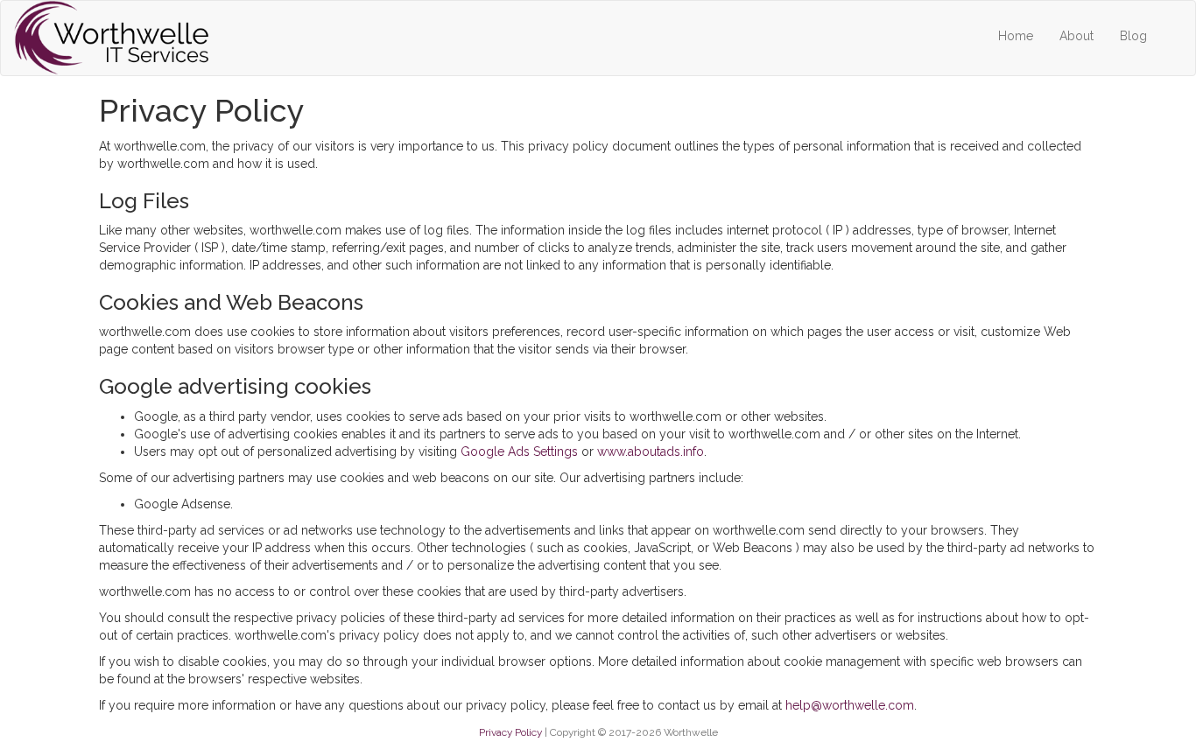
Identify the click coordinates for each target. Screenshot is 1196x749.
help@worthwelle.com (849, 705)
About (1076, 36)
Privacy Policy (510, 732)
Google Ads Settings (519, 451)
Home (1015, 36)
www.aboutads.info (650, 451)
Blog (1133, 36)
